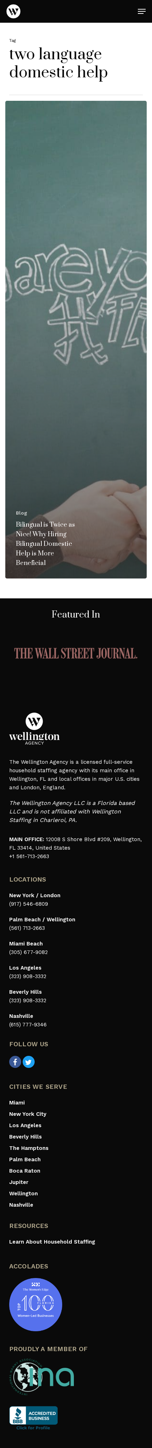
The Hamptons (28, 1148)
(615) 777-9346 (28, 1024)
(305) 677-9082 (28, 952)
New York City (27, 1114)
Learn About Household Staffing (52, 1242)
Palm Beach (25, 1159)
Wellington (23, 1193)
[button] (142, 11)
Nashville (21, 1205)
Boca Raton (24, 1171)
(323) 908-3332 (27, 976)
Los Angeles (25, 1125)
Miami (17, 1102)
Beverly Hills (25, 1137)
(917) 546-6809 (28, 904)
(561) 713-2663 (27, 928)
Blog (21, 513)
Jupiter (18, 1182)
